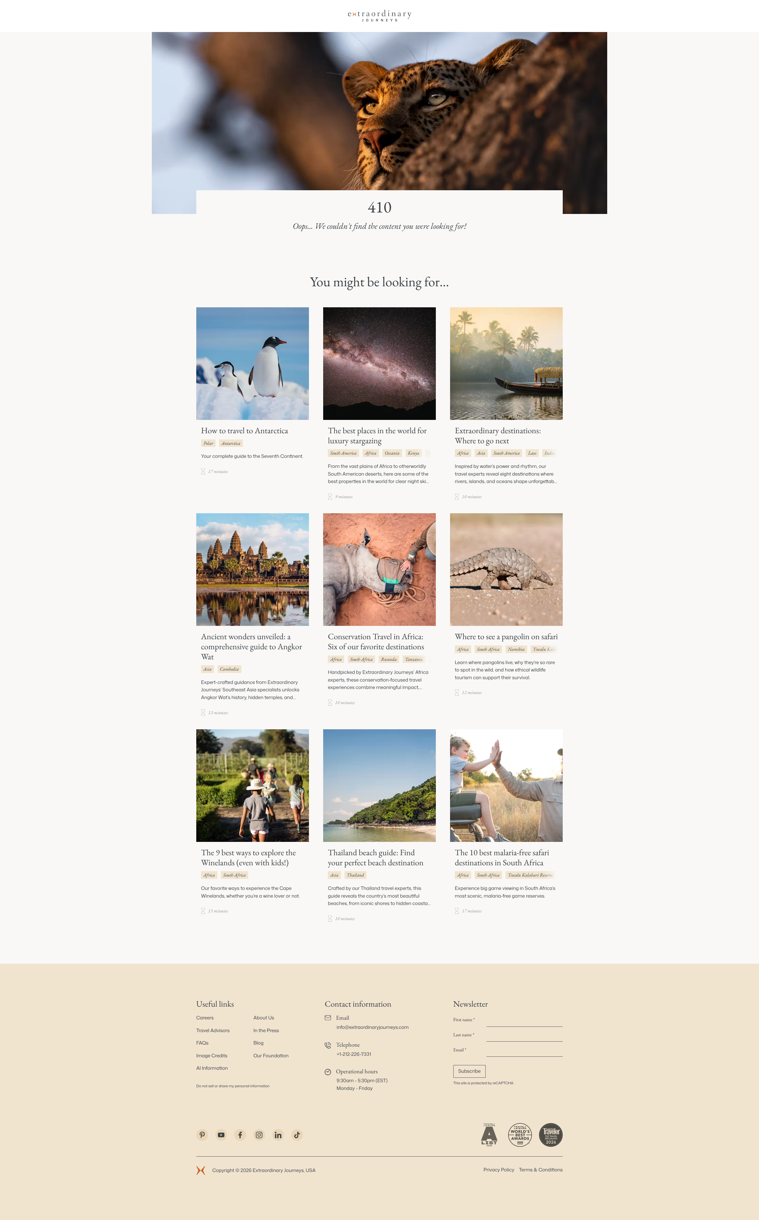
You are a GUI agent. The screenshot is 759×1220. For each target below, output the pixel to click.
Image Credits (211, 1056)
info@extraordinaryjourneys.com (373, 1027)
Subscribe (469, 1071)
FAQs (202, 1043)
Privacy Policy (499, 1170)
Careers (205, 1018)
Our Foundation (271, 1056)
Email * (459, 1050)
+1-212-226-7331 (354, 1054)
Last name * (463, 1035)
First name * (464, 1019)
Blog (258, 1043)
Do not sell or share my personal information (233, 1085)
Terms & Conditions (541, 1170)
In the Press (266, 1030)
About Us (263, 1018)
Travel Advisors (212, 1030)
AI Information (212, 1068)
